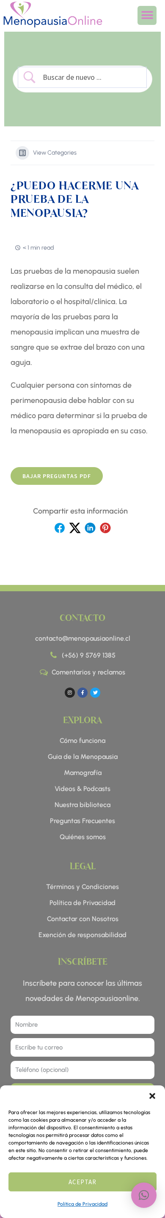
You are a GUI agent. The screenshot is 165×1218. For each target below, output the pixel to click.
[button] (152, 1096)
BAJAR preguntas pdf (56, 476)
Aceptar (82, 1182)
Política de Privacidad (82, 1204)
